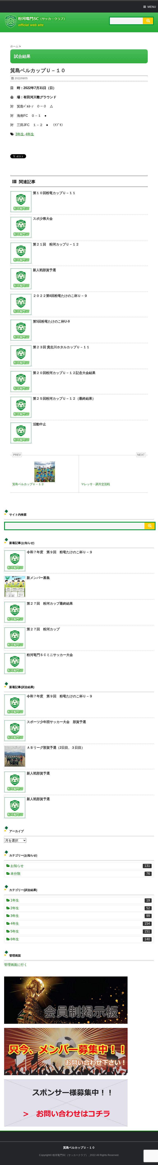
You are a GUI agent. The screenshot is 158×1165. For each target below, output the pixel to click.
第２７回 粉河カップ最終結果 (50, 603)
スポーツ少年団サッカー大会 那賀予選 (56, 722)
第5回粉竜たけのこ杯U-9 (51, 321)
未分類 (80, 873)
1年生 (80, 900)
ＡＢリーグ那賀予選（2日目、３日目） (56, 747)
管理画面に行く (15, 964)
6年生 (80, 939)
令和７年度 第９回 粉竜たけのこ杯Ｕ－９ (60, 552)
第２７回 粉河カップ (43, 629)
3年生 (19, 134)
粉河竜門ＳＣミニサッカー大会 (50, 655)
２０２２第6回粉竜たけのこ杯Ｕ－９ (60, 295)
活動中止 (39, 424)
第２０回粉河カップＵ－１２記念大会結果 (64, 373)
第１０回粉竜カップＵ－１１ (54, 193)
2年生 (80, 908)
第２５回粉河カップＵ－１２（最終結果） (64, 398)
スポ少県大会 (43, 218)
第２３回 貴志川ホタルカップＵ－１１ (61, 347)
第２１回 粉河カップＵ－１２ (57, 244)
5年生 (80, 931)
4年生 (30, 134)
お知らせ (80, 866)
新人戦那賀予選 (44, 270)
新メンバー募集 (38, 578)
